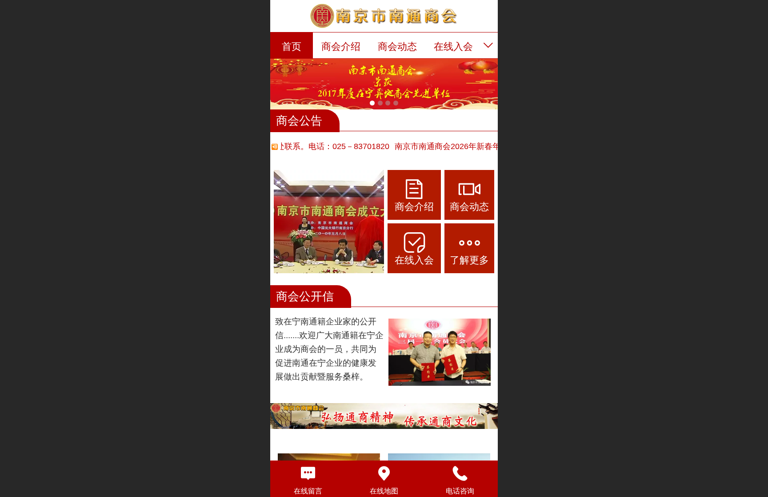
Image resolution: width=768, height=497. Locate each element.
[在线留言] (308, 473)
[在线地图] (384, 473)
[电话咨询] (460, 473)
